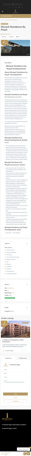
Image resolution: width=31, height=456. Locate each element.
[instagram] (22, 7)
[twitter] (13, 7)
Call (16, 397)
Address (7, 284)
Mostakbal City (5, 34)
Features (7, 243)
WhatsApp (16, 401)
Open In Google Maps (10, 298)
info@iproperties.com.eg (17, 5)
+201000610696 (8, 3)
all (9, 34)
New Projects (4, 23)
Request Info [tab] (8, 358)
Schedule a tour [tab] (23, 358)
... (23, 346)
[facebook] (9, 7)
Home (2, 19)
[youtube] (19, 7)
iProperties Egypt (9, 350)
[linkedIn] (16, 7)
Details (7, 307)
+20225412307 (7, 5)
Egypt (12, 292)
